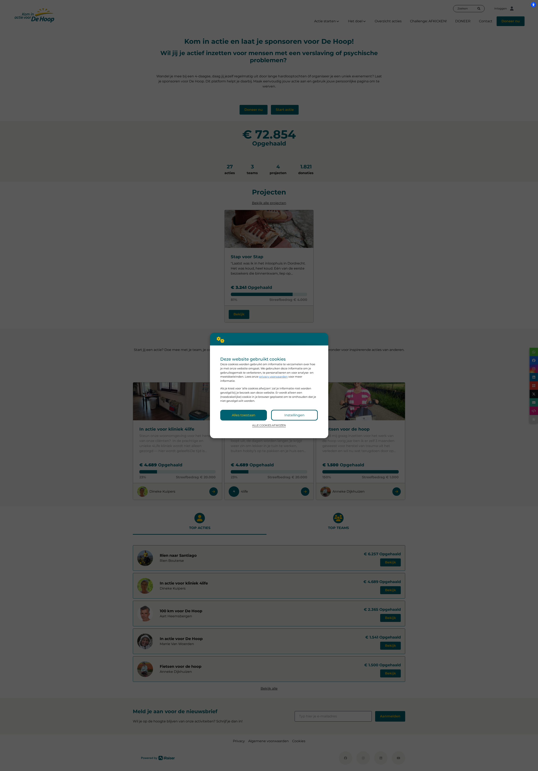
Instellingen (294, 415)
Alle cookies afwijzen (269, 425)
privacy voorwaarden (273, 376)
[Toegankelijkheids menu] (533, 4)
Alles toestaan (243, 415)
